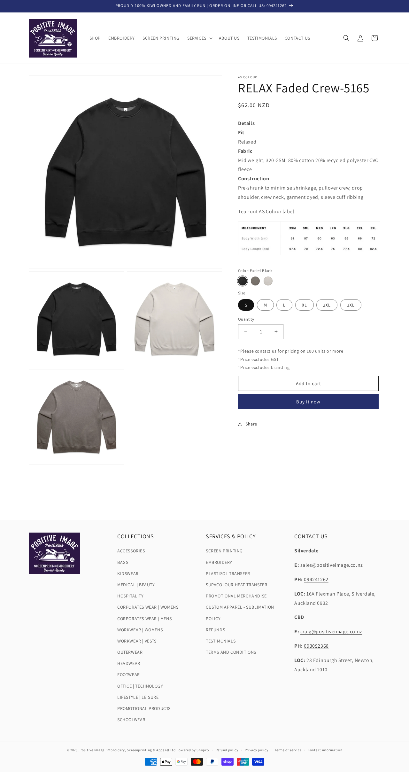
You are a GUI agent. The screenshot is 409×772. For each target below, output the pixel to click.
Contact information (325, 749)
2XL (327, 305)
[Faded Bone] (268, 281)
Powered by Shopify (192, 750)
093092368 (316, 646)
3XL (351, 305)
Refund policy (227, 749)
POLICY (213, 618)
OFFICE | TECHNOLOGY (140, 686)
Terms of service (287, 749)
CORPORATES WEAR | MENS (144, 618)
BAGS (122, 562)
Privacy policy (256, 749)
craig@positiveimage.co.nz (331, 631)
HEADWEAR (128, 663)
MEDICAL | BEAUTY (136, 585)
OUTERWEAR (130, 652)
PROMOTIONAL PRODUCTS (144, 708)
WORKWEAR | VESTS (137, 641)
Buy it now (308, 402)
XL (304, 305)
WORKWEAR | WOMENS (140, 630)
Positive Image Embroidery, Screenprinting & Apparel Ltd (128, 750)
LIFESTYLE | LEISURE (137, 697)
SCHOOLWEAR (131, 719)
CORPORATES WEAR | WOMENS (147, 607)
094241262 (316, 579)
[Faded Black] (242, 281)
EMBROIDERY (219, 562)
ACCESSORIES (131, 551)
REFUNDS (215, 630)
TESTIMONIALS (220, 641)
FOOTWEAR (128, 675)
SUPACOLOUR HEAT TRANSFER (236, 585)
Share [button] (251, 424)
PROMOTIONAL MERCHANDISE (236, 596)
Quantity (246, 319)
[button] (199, 38)
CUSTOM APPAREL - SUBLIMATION (240, 607)
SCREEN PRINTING (224, 551)
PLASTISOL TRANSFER (228, 573)
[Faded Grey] (255, 281)
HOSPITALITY (130, 596)
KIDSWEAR (128, 573)
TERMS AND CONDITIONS (231, 652)
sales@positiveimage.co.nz (331, 565)
